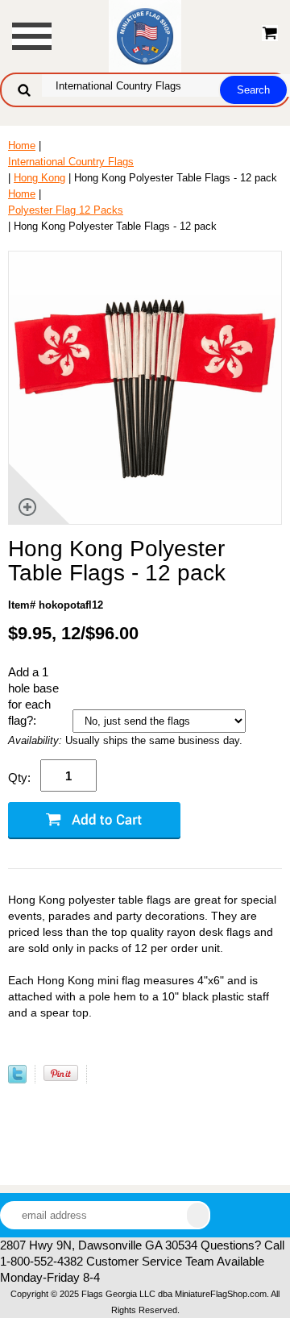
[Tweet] (17, 1080)
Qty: (19, 777)
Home (21, 145)
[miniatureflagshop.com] (145, 35)
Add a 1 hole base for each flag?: (33, 696)
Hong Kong (39, 178)
